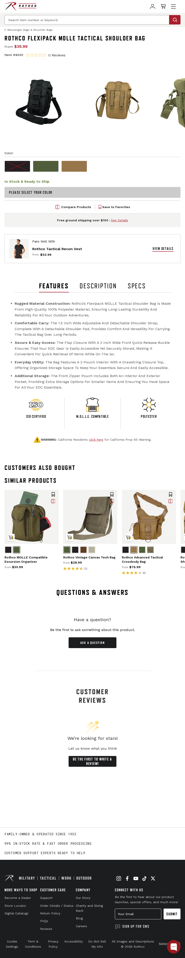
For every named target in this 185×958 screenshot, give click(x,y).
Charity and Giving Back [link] (89, 908)
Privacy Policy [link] (53, 944)
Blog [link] (79, 918)
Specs (137, 286)
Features (54, 286)
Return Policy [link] (50, 913)
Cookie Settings (12, 944)
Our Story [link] (83, 898)
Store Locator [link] (15, 905)
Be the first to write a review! (92, 761)
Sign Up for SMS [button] (135, 926)
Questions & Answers (92, 592)
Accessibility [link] (73, 941)
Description (98, 286)
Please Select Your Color (30, 192)
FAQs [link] (44, 921)
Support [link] (46, 898)
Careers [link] (81, 926)
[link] (152, 6)
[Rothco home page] (20, 6)
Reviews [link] (46, 929)
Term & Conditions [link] (33, 944)
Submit (172, 914)
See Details (119, 220)
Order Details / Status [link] (57, 905)
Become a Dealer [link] (18, 898)
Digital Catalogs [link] (16, 913)
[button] (53, 495)
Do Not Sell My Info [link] (97, 944)
